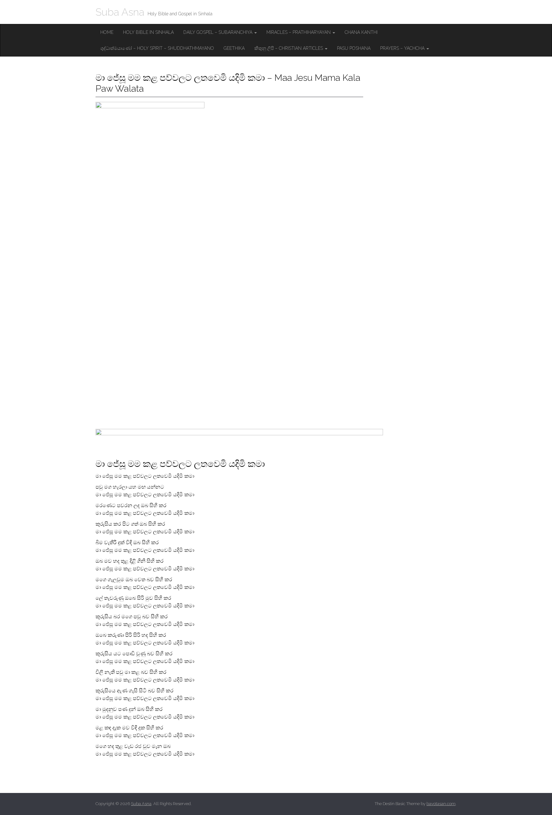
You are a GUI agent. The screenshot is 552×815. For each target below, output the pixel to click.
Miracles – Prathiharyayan (299, 32)
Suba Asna (120, 12)
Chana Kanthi (361, 32)
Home (106, 32)
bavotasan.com (441, 803)
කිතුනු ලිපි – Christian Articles (289, 48)
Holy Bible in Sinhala (148, 32)
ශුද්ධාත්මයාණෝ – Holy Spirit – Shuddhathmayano (157, 48)
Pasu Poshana (354, 48)
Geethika (234, 48)
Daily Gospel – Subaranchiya (218, 32)
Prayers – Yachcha (403, 48)
